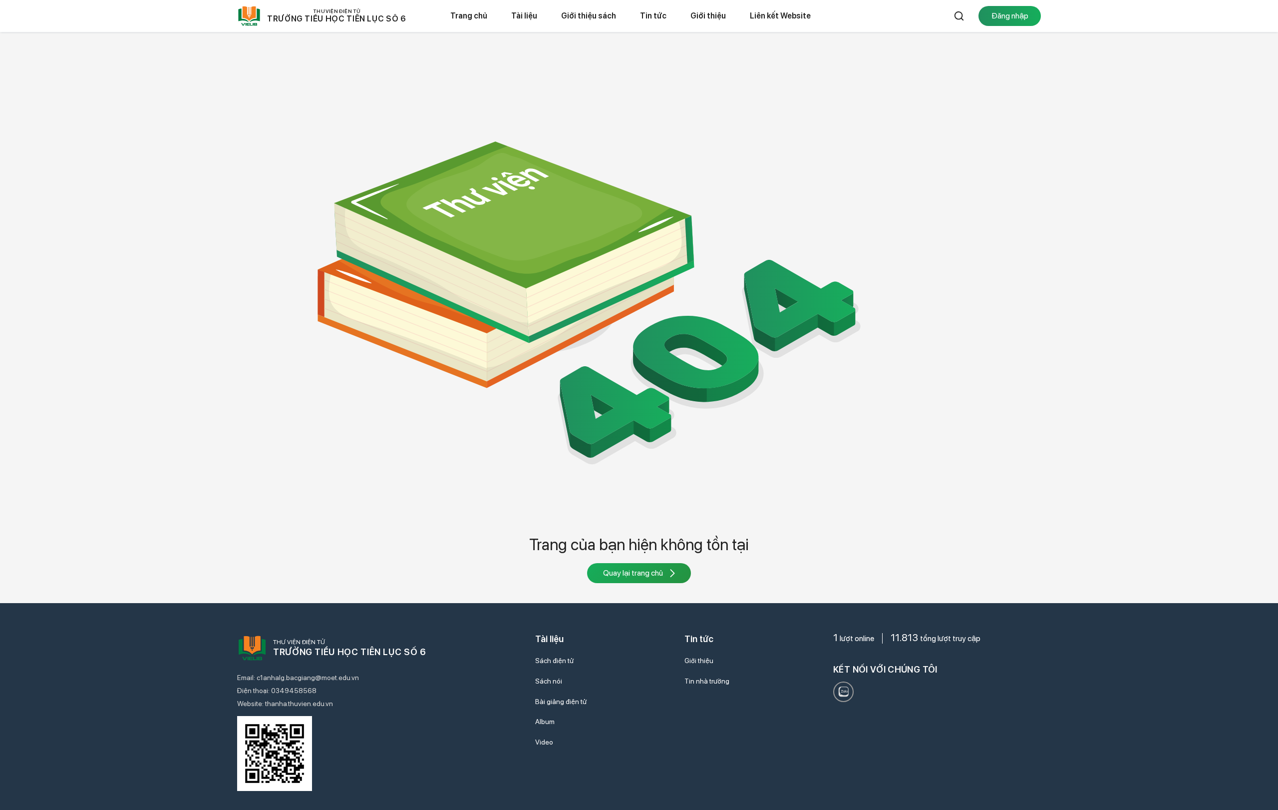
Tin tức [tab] (653, 15)
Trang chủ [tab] (468, 15)
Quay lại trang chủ (633, 573)
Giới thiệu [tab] (708, 15)
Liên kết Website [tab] (780, 15)
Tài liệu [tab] (524, 15)
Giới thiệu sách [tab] (588, 15)
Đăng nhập (1009, 15)
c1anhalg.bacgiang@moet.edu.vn (308, 678)
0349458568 (294, 691)
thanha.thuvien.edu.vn (299, 704)
